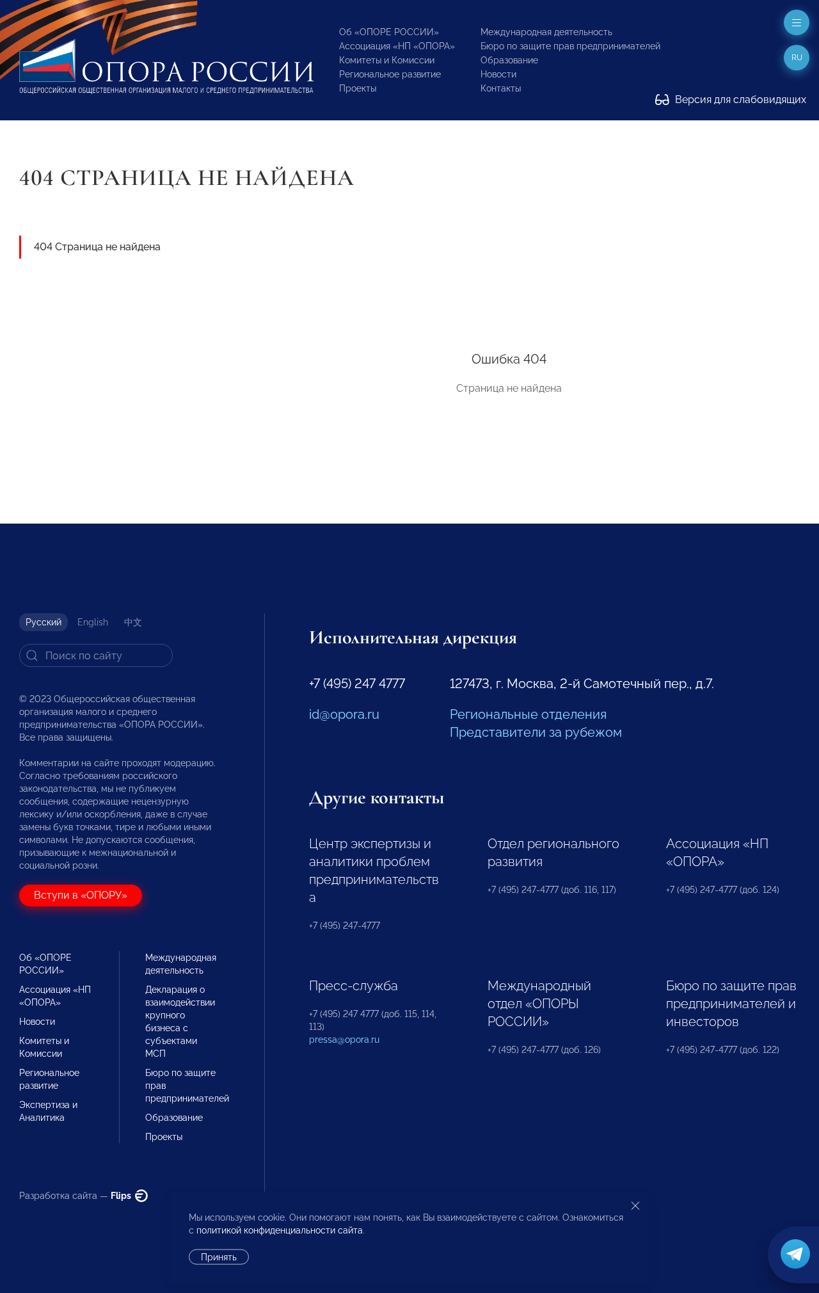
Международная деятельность (546, 32)
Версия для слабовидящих (739, 99)
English (92, 622)
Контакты (501, 88)
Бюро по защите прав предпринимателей (570, 46)
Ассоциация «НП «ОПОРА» (397, 46)
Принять (219, 1257)
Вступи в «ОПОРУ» (80, 895)
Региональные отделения (528, 714)
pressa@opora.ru (344, 1039)
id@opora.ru (344, 714)
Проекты (357, 88)
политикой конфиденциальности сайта (279, 1230)
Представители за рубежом (536, 732)
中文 (133, 622)
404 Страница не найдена (97, 247)
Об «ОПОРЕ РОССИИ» (389, 32)
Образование (509, 60)
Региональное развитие (390, 74)
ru (796, 57)
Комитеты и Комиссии (386, 60)
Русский (43, 622)
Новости (498, 74)
